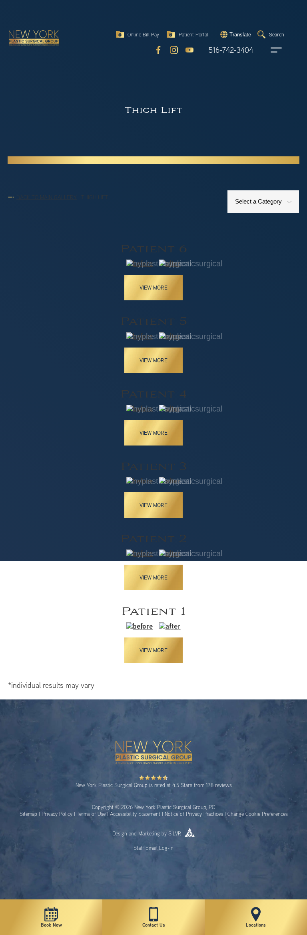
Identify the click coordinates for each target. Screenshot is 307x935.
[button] (234, 34)
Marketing (149, 833)
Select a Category (259, 201)
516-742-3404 (231, 50)
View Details (154, 272)
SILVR (174, 833)
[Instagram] (174, 50)
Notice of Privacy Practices (194, 814)
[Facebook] (158, 50)
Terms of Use (91, 814)
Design (119, 833)
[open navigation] (268, 50)
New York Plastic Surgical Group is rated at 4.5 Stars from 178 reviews (154, 785)
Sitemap (28, 814)
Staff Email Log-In (153, 848)
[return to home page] (30, 28)
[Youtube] (189, 50)
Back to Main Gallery (46, 197)
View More (153, 287)
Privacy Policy (57, 814)
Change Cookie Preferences (257, 814)
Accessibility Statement (135, 814)
